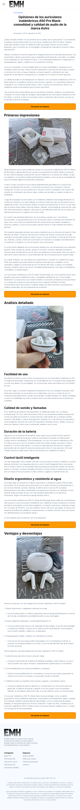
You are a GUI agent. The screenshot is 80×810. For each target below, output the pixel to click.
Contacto (26, 765)
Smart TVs (7, 756)
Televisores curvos (10, 762)
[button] (4, 4)
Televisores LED (9, 759)
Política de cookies (29, 759)
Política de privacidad (30, 762)
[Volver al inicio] (34, 4)
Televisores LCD (9, 765)
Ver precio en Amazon (40, 107)
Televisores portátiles (11, 767)
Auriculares (18, 13)
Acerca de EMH (28, 756)
